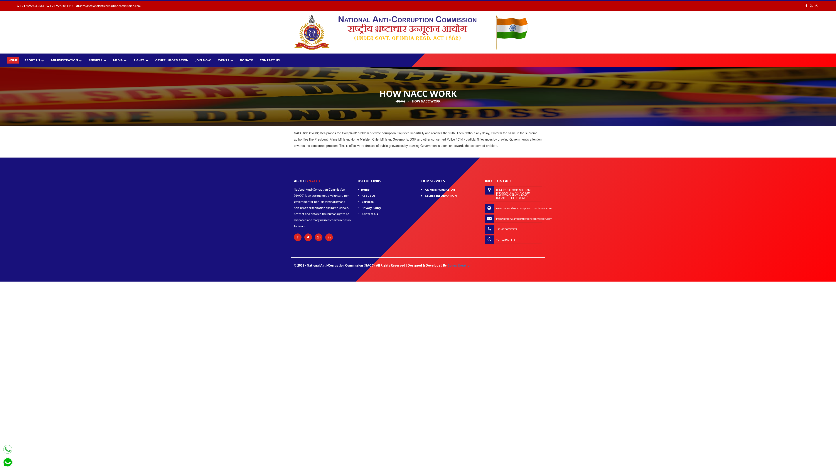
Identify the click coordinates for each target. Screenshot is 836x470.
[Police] (312, 32)
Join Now (203, 60)
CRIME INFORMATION (440, 189)
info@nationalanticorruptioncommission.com (519, 219)
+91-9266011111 (506, 240)
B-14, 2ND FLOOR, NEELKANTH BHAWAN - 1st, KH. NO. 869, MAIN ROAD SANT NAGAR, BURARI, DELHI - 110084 (515, 194)
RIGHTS (139, 60)
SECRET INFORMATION (441, 196)
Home (365, 189)
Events (223, 60)
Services (96, 60)
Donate (246, 60)
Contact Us (270, 60)
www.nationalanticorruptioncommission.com (519, 208)
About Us (32, 60)
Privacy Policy (371, 208)
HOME (13, 60)
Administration (65, 60)
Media (118, 60)
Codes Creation (459, 265)
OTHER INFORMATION (172, 60)
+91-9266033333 (506, 229)
